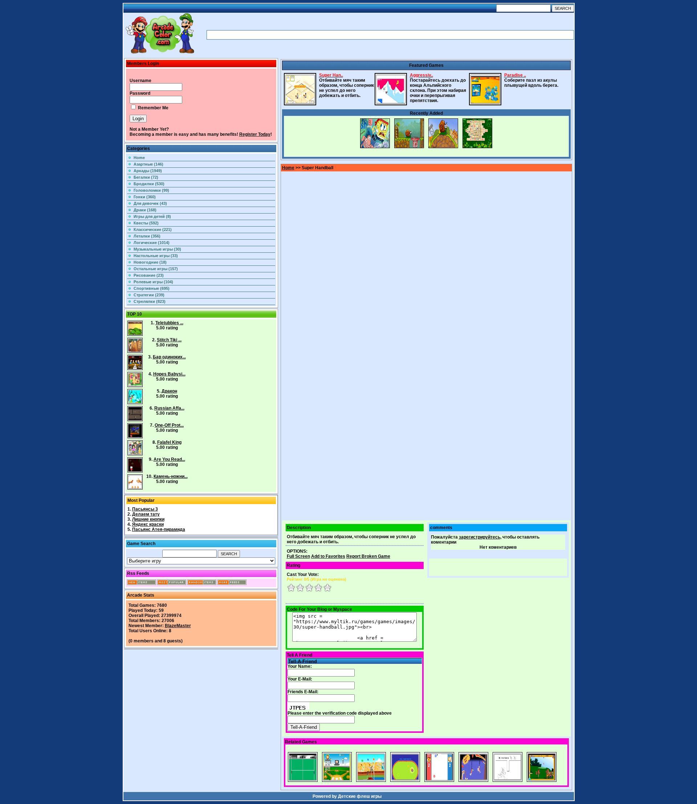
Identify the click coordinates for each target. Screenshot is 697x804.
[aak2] (159, 53)
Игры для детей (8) (152, 216)
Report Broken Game (368, 556)
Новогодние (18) (150, 262)
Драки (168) (145, 210)
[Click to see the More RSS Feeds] (231, 583)
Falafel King (169, 442)
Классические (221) (153, 229)
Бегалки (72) (146, 177)
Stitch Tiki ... (169, 339)
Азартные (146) (148, 164)
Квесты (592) (146, 223)
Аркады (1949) (148, 170)
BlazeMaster (178, 625)
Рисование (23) (149, 275)
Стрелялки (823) (150, 301)
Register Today (254, 134)
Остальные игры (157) (156, 269)
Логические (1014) (152, 242)
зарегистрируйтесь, (480, 537)
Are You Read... (169, 459)
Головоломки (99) (151, 190)
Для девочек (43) (150, 203)
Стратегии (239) (149, 295)
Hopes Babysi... (169, 374)
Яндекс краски (148, 524)
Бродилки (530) (149, 184)
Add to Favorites (328, 556)
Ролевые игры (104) (153, 282)
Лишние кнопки (148, 519)
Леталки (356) (147, 236)
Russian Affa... (169, 408)
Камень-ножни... (171, 476)
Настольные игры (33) (156, 255)
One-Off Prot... (169, 425)
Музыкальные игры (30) (157, 249)
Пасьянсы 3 (145, 509)
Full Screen (298, 556)
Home (139, 157)
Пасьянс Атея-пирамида (158, 529)
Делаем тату (146, 514)
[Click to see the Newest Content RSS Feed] (141, 583)
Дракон (169, 391)
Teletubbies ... (169, 322)
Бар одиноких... (169, 357)
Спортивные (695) (152, 288)
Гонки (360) (145, 197)
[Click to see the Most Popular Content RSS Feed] (171, 583)
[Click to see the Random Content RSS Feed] (201, 583)
